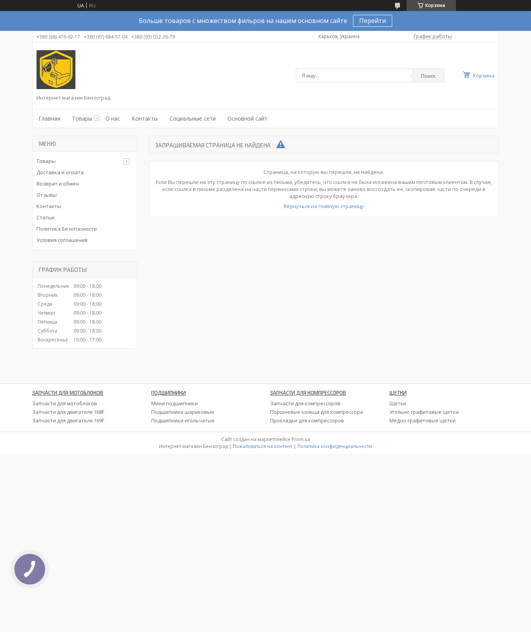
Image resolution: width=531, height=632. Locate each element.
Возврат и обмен (58, 183)
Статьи (45, 217)
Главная (49, 118)
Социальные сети (192, 118)
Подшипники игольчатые (183, 420)
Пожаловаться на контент (262, 446)
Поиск (428, 75)
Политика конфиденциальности (334, 446)
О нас (112, 118)
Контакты (145, 118)
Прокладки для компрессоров (307, 420)
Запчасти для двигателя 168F (68, 411)
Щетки (398, 403)
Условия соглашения (62, 239)
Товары (82, 118)
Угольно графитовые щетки (424, 411)
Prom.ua (301, 439)
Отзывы (47, 194)
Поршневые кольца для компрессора (316, 411)
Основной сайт (247, 118)
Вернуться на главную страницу (324, 206)
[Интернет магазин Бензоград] (56, 69)
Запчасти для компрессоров (305, 403)
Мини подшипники (174, 403)
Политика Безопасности (67, 228)
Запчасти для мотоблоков (64, 403)
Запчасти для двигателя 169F (68, 420)
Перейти (372, 20)
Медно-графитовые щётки (423, 420)
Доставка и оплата (60, 172)
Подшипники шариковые (182, 411)
